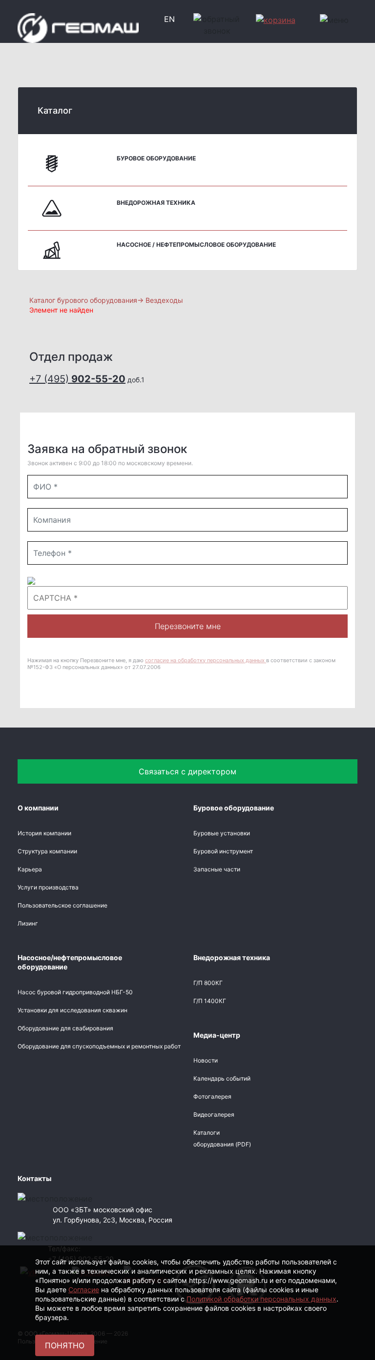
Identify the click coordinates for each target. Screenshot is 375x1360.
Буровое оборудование (156, 158)
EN (169, 19)
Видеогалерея (213, 1114)
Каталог (55, 110)
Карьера (30, 869)
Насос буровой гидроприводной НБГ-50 (75, 992)
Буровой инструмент (223, 851)
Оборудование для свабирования (65, 1028)
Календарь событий (221, 1078)
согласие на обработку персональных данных (205, 660)
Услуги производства (48, 887)
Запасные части (216, 869)
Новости (205, 1060)
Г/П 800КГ (208, 982)
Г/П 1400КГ (209, 1001)
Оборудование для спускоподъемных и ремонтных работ (99, 1046)
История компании (44, 833)
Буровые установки (221, 833)
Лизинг (28, 923)
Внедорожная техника (156, 202)
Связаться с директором (187, 771)
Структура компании (47, 851)
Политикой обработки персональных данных (261, 1299)
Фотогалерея (212, 1096)
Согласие (83, 1289)
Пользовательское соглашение (62, 905)
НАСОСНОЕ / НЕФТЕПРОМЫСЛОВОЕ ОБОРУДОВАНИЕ (196, 244)
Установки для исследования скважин (72, 1010)
